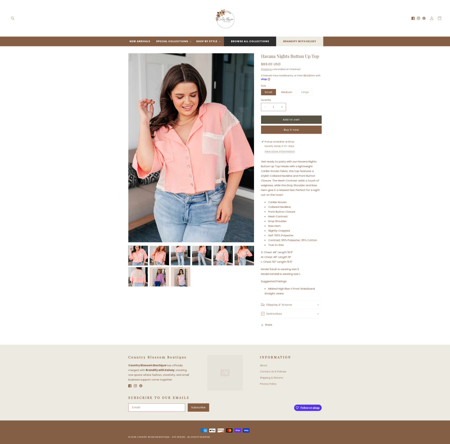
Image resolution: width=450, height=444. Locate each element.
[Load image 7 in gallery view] (138, 277)
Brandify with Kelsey (299, 41)
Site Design (178, 437)
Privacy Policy (268, 384)
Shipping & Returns (271, 377)
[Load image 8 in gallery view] (159, 277)
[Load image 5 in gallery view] (223, 255)
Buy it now (291, 130)
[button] (13, 18)
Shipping (266, 69)
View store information (280, 151)
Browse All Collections (250, 41)
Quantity (266, 100)
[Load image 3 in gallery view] (180, 255)
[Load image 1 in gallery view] (138, 255)
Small (268, 92)
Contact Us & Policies (273, 371)
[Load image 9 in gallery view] (180, 277)
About (263, 365)
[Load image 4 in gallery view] (202, 255)
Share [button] (268, 325)
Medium (286, 92)
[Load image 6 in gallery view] (244, 255)
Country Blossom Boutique (153, 437)
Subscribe (198, 407)
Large (307, 92)
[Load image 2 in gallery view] (159, 255)
